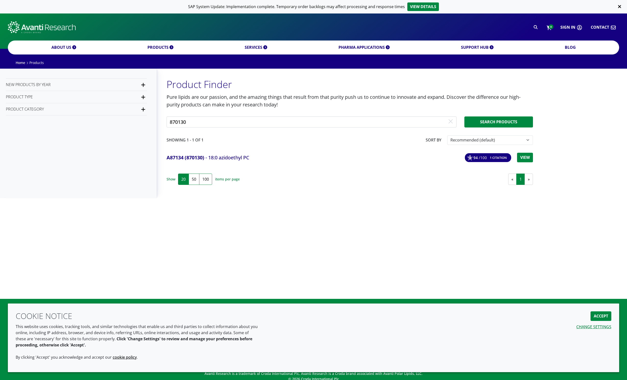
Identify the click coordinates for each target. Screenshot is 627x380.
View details (423, 6)
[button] (549, 27)
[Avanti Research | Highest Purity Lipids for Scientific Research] (42, 27)
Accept (601, 316)
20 (183, 179)
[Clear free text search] (451, 122)
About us (61, 47)
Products (158, 47)
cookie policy (125, 357)
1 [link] (520, 179)
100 (205, 179)
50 (194, 179)
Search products (498, 122)
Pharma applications (362, 47)
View (525, 157)
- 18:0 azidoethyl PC (208, 157)
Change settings (593, 326)
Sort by (433, 140)
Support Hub (475, 47)
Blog (570, 47)
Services (254, 47)
